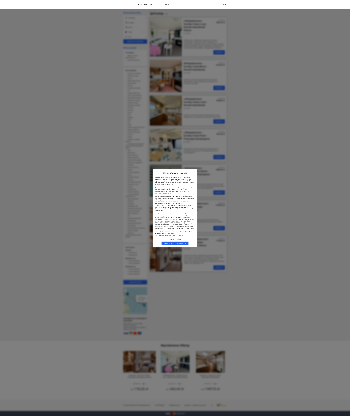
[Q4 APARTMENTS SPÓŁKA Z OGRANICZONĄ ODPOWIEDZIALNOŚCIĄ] (129, 4)
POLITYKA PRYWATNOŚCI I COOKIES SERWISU (169, 235)
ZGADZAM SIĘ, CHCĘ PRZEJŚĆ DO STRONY (175, 243)
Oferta (152, 4)
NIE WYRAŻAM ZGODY (175, 239)
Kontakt (166, 4)
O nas (159, 4)
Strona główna (142, 4)
